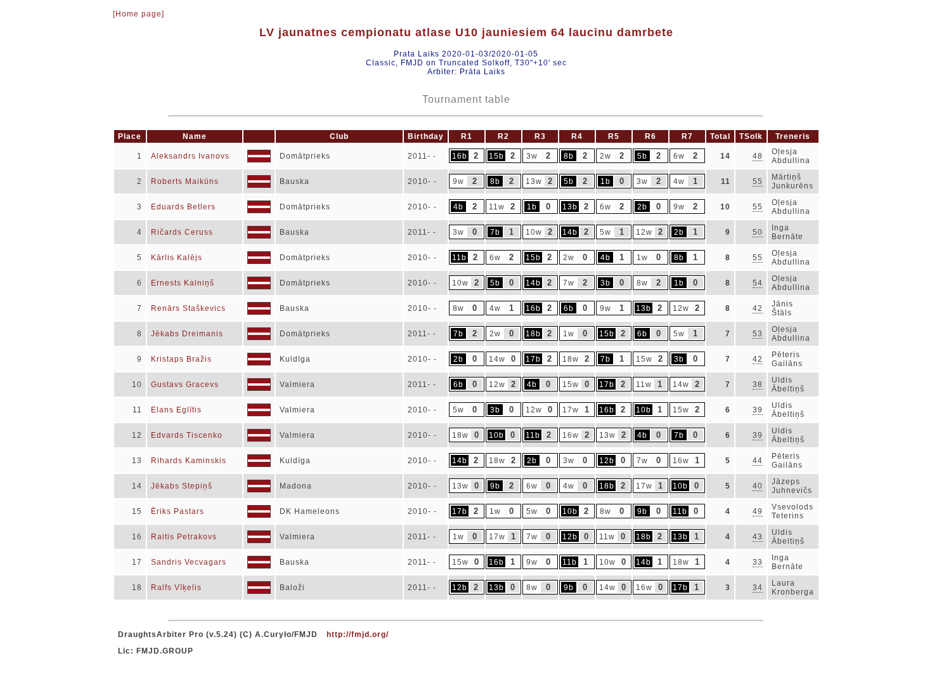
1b (605, 181)
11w (497, 206)
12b (606, 460)
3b (605, 283)
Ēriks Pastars (177, 511)
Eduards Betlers (183, 206)
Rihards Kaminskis (188, 460)
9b (495, 486)
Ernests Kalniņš (182, 283)
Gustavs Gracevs (185, 384)
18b (533, 333)
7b (495, 232)
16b (459, 156)
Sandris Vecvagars (188, 562)
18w (570, 359)
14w (497, 359)
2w (605, 156)
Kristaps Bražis (181, 359)
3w (532, 156)
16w (570, 435)
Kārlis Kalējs (176, 257)
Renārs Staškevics (188, 308)
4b (458, 206)
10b (643, 409)
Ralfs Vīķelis (176, 587)
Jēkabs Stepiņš (181, 486)
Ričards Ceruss (182, 232)
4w (679, 181)
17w (570, 409)
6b (569, 308)
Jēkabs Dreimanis (187, 333)
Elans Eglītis (176, 409)
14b (570, 232)
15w (644, 359)
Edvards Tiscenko (187, 435)
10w (534, 232)
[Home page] (138, 14)
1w (642, 257)
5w (605, 232)
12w (644, 232)
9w (458, 181)
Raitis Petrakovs (184, 536)
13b (570, 206)
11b (459, 257)
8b (569, 156)
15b (496, 156)
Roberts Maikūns (185, 181)
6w (679, 156)
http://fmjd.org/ (358, 634)
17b (533, 359)
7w (568, 283)
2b (642, 206)
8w (642, 283)
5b (642, 156)
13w (534, 181)
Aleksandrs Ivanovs (190, 156)
